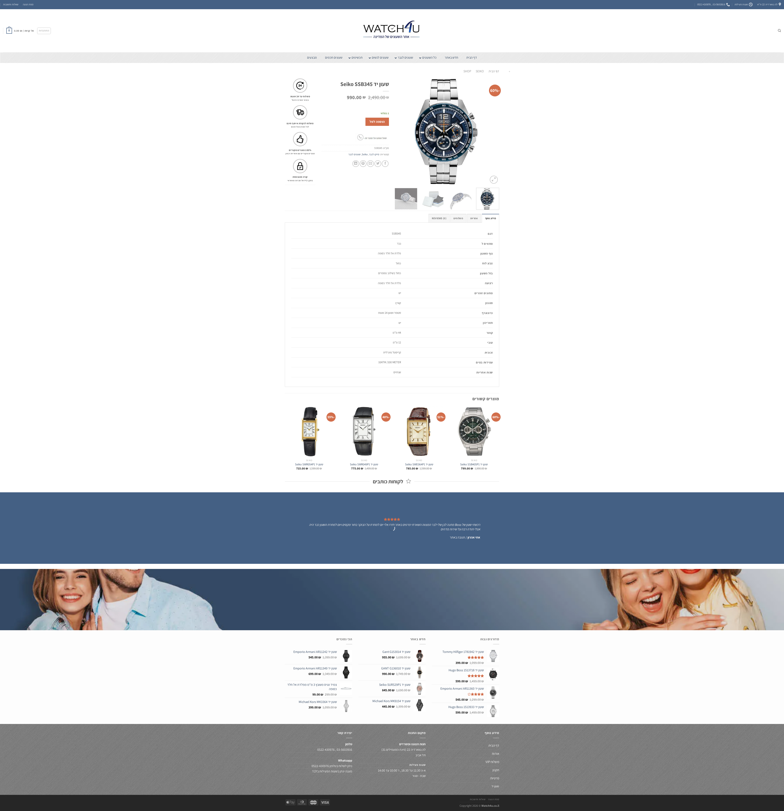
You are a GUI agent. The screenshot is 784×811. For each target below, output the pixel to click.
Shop (467, 71)
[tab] (490, 218)
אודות (495, 753)
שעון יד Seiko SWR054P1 (309, 464)
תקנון (495, 770)
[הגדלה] (494, 180)
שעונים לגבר (354, 154)
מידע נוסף (490, 218)
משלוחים (458, 218)
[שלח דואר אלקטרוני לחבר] (370, 163)
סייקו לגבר (374, 154)
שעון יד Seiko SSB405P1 (474, 464)
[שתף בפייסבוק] (385, 163)
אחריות (474, 218)
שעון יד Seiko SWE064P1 (419, 464)
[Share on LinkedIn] (355, 163)
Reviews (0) (439, 218)
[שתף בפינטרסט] (363, 163)
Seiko (480, 71)
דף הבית (494, 71)
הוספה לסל (377, 122)
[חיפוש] (779, 31)
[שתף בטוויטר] (377, 163)
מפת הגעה (28, 4)
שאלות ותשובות (10, 4)
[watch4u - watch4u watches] (392, 31)
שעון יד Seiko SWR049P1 (364, 464)
